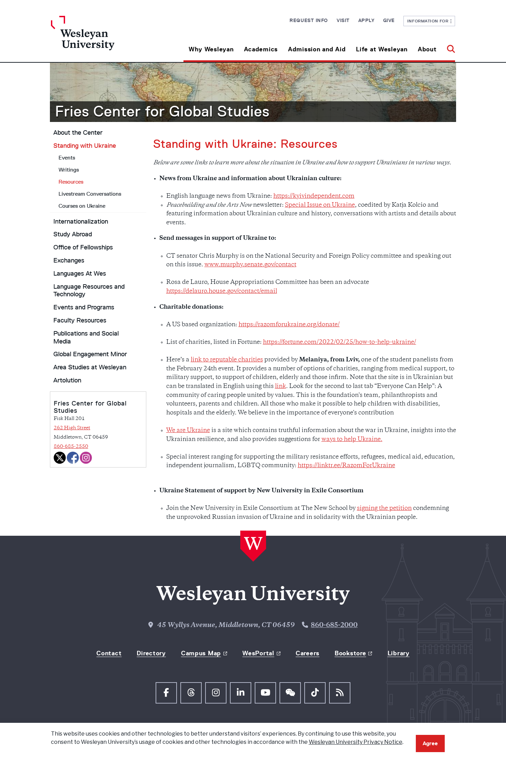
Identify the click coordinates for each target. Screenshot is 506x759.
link (280, 386)
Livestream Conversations (90, 194)
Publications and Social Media (86, 337)
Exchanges (68, 260)
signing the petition (384, 508)
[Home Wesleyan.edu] (101, 39)
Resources (71, 181)
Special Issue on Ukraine (320, 205)
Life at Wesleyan (382, 49)
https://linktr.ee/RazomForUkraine (346, 466)
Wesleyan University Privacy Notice (355, 742)
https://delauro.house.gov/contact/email (221, 291)
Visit (343, 20)
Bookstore (350, 653)
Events (67, 157)
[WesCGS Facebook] (73, 457)
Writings (69, 169)
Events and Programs (83, 307)
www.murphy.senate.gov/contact (250, 265)
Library (399, 653)
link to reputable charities (227, 360)
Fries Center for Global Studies (162, 111)
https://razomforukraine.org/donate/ (289, 325)
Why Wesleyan (211, 49)
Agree (430, 743)
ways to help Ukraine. (351, 439)
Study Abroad (72, 234)
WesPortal (258, 653)
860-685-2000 (334, 626)
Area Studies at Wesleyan (89, 367)
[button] (448, 46)
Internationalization (80, 221)
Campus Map (201, 653)
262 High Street (72, 428)
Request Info (308, 20)
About (427, 49)
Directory (151, 653)
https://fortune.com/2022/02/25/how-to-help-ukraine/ (339, 342)
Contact (109, 653)
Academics (261, 49)
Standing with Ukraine (84, 146)
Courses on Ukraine (82, 206)
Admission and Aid (317, 49)
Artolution (67, 380)
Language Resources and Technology (89, 290)
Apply (366, 20)
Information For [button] (429, 21)
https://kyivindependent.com (314, 196)
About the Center (78, 132)
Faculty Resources (79, 320)
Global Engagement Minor (90, 354)
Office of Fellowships (83, 247)
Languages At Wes (79, 273)
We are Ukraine (188, 430)
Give (389, 20)
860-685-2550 (71, 446)
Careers (307, 653)
